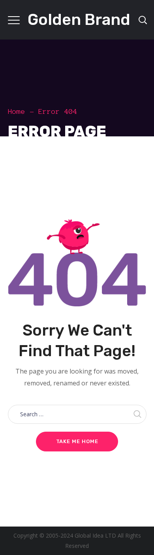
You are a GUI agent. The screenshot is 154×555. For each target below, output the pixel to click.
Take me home (77, 441)
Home (16, 111)
